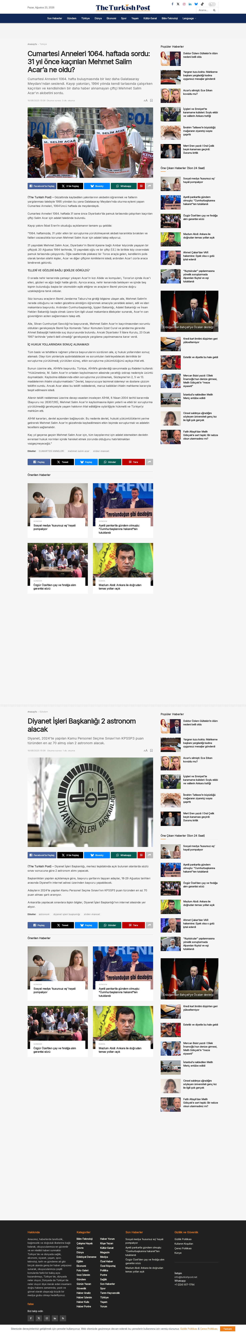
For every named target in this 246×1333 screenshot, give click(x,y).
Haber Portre (84, 1306)
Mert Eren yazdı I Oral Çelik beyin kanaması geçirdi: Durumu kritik (198, 149)
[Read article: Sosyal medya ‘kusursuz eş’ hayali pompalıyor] (58, 504)
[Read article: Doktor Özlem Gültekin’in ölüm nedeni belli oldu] (171, 59)
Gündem (71, 18)
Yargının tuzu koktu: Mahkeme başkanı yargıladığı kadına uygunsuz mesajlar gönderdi (200, 75)
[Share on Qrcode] (141, 186)
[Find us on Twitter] (178, 4)
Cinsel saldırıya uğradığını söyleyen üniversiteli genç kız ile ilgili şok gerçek (200, 416)
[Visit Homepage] (123, 7)
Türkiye (85, 18)
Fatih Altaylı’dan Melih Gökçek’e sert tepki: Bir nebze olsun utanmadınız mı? (200, 435)
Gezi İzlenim (83, 1274)
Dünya (98, 18)
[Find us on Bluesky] (196, 4)
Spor (124, 18)
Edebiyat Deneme (86, 1256)
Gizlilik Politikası (183, 1239)
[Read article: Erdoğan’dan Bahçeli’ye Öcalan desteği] (189, 311)
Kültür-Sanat (150, 18)
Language (188, 18)
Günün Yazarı (84, 1283)
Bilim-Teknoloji (170, 18)
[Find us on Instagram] (184, 4)
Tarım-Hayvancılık (110, 1292)
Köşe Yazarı (106, 1243)
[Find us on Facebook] (172, 4)
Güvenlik (81, 1288)
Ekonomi (111, 18)
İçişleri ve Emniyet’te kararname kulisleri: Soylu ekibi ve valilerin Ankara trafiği (200, 112)
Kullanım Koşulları (184, 1243)
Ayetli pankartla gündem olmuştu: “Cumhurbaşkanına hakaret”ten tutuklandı (119, 529)
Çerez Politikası (183, 1248)
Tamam (227, 1328)
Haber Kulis (83, 1301)
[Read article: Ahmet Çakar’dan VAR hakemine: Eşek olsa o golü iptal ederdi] (171, 258)
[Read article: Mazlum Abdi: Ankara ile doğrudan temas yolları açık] (123, 564)
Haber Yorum (107, 1238)
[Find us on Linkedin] (55, 1318)
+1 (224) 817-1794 (184, 1284)
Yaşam (135, 18)
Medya (104, 1256)
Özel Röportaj (107, 1265)
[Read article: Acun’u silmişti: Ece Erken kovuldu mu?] (171, 96)
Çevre (80, 1247)
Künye (178, 1252)
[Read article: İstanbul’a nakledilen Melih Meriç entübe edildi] (171, 400)
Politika (104, 1270)
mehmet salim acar (78, 451)
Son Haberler (54, 18)
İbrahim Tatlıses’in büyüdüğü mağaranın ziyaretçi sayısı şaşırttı (199, 131)
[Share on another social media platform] (149, 186)
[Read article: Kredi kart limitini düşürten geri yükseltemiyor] (171, 344)
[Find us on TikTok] (202, 4)
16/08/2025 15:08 (37, 100)
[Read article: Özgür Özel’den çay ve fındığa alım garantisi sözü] (58, 564)
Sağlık (103, 1279)
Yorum (103, 1306)
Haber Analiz (84, 1292)
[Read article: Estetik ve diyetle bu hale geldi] (171, 362)
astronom (44, 914)
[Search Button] (215, 10)
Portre (103, 1274)
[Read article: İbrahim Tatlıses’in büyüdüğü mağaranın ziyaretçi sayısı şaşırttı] (171, 133)
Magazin (105, 1252)
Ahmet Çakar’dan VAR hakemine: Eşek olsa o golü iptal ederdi (198, 256)
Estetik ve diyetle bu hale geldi (200, 357)
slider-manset (101, 451)
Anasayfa (32, 44)
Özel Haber (106, 1261)
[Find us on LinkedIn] (190, 4)
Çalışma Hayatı (85, 1243)
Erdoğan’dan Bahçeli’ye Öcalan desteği (188, 327)
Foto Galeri (83, 1270)
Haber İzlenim (84, 1297)
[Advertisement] (123, 30)
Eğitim (80, 1261)
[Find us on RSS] (63, 1318)
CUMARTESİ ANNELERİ (51, 451)
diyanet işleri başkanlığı (66, 914)
